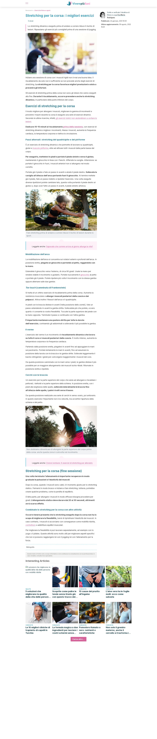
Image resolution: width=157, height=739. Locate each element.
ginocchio (85, 275)
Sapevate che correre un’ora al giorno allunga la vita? (69, 246)
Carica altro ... (78, 639)
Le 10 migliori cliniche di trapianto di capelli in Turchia (38, 630)
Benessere (29, 10)
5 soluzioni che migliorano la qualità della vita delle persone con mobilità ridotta (38, 594)
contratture (30, 525)
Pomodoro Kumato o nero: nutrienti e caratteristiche (90, 630)
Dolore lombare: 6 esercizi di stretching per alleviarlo (69, 463)
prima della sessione (73, 127)
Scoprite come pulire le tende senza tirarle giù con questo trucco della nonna (64, 594)
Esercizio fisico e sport (42, 10)
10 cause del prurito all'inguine (89, 592)
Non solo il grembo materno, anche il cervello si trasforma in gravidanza (118, 630)
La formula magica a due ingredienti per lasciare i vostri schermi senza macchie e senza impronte (65, 630)
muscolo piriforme (40, 148)
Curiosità (56, 589)
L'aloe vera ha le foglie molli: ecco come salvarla (117, 594)
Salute (28, 589)
